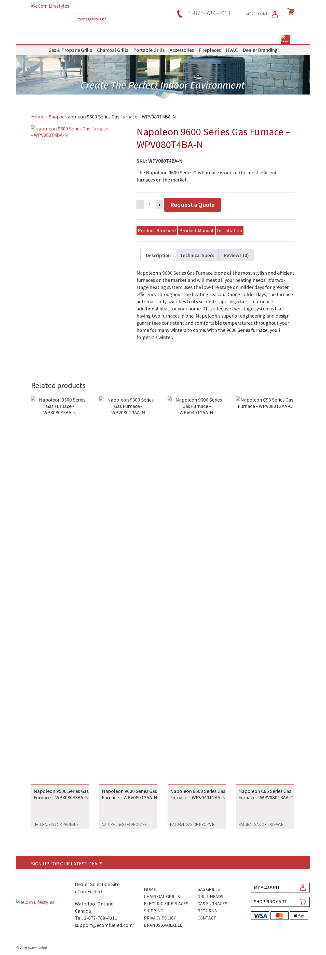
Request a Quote (192, 205)
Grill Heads (210, 896)
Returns (207, 911)
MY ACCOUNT (257, 13)
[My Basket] (290, 11)
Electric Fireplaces (166, 903)
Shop (54, 116)
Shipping (153, 911)
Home (37, 116)
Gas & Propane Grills (70, 50)
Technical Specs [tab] (197, 255)
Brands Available (163, 925)
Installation (229, 230)
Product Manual (196, 230)
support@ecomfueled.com (104, 925)
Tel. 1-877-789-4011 (96, 918)
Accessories (182, 50)
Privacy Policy (160, 918)
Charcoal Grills (112, 50)
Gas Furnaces (212, 903)
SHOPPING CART (270, 901)
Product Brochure (157, 230)
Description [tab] (158, 255)
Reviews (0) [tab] (236, 255)
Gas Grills (208, 889)
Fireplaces (210, 50)
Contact (206, 918)
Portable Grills (149, 50)
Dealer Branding (260, 50)
